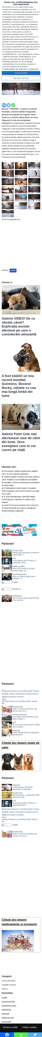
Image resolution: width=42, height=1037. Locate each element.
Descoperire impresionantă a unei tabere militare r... (25, 718)
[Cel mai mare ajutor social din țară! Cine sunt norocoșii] (7, 599)
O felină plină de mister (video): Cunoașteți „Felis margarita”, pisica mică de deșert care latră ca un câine (20, 491)
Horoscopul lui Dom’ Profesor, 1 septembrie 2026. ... (24, 561)
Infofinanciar (6, 1010)
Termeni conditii (10, 1027)
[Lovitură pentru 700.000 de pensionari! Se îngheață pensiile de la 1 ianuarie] (7, 788)
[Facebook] (4, 105)
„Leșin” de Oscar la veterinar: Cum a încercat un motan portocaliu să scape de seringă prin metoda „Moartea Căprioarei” (20, 508)
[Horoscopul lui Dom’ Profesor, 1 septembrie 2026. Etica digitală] (7, 561)
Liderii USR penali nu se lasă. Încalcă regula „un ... (23, 569)
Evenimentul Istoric (9, 1006)
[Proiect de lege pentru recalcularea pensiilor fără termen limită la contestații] (7, 733)
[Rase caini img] (18, 769)
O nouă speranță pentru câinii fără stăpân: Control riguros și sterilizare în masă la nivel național (18, 499)
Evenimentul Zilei (8, 1001)
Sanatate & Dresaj (9, 985)
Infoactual (5, 1014)
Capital (4, 997)
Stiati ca (5, 989)
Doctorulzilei (6, 1022)
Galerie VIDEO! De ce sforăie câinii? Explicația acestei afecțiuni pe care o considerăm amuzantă (19, 326)
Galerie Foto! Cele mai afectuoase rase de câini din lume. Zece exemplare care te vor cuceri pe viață (21, 442)
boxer (13, 270)
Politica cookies (29, 1027)
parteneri (14, 7)
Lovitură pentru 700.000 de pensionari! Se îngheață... (22, 788)
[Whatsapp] (13, 105)
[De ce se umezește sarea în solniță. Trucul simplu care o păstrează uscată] (7, 725)
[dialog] (21, 41)
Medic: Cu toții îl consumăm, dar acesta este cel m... (24, 710)
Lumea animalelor (8, 981)
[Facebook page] (19, 535)
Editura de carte (8, 1018)
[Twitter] (9, 105)
